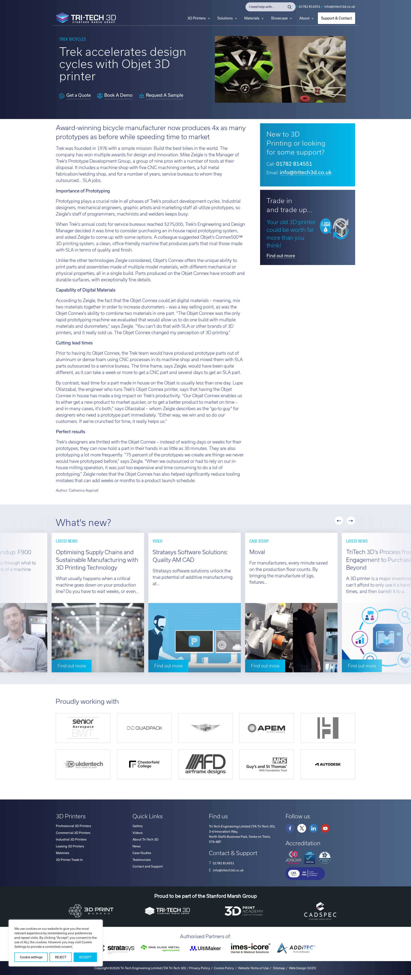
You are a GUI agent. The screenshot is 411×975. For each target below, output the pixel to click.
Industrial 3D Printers (71, 839)
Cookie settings (31, 957)
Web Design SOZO (302, 968)
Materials (251, 18)
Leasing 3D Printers (70, 846)
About (304, 18)
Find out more (281, 255)
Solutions (225, 18)
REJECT (60, 957)
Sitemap (279, 968)
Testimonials (142, 860)
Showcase (279, 18)
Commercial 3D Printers (73, 833)
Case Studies (142, 853)
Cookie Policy (224, 968)
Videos (138, 833)
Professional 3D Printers (73, 826)
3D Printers (196, 18)
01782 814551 (309, 6)
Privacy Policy (199, 968)
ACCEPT (85, 957)
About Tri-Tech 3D (145, 839)
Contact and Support (148, 866)
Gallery (138, 826)
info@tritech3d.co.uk (339, 6)
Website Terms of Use (253, 968)
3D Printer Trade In (69, 860)
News (137, 846)
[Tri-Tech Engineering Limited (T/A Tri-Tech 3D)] (86, 18)
